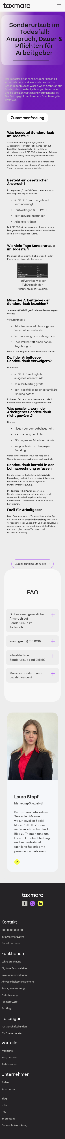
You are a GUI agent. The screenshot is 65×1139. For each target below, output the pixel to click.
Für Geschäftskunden (14, 1026)
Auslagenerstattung (13, 988)
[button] (58, 5)
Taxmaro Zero (9, 1001)
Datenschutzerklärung (14, 1125)
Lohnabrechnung (11, 961)
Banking (6, 1008)
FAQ (3, 1111)
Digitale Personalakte (14, 968)
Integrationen (9, 1057)
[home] (16, 5)
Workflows (7, 1050)
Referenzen (8, 1088)
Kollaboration (9, 1064)
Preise (5, 1082)
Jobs (4, 1105)
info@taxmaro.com (12, 936)
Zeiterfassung (9, 994)
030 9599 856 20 (12, 929)
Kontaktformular (11, 943)
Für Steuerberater (11, 1033)
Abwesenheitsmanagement (17, 981)
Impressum (8, 1118)
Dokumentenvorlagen (14, 974)
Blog (4, 1098)
